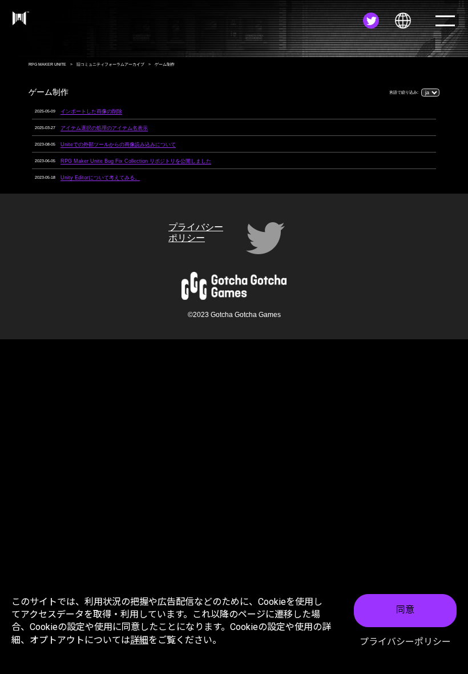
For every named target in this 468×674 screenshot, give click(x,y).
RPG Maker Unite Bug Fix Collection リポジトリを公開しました (135, 161)
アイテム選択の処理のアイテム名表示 (104, 128)
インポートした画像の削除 (91, 111)
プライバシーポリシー (405, 641)
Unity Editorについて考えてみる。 (100, 177)
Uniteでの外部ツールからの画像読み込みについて (118, 144)
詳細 (139, 640)
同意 (405, 609)
